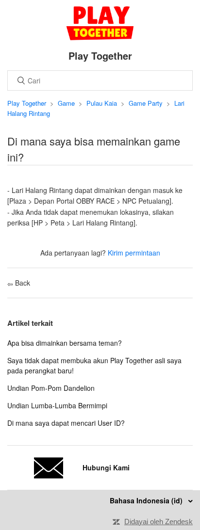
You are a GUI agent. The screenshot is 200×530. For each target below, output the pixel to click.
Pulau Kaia (101, 103)
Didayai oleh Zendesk (158, 521)
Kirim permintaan (134, 252)
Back (21, 283)
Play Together (26, 103)
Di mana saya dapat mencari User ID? (66, 423)
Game (66, 103)
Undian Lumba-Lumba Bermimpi (57, 405)
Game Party (146, 103)
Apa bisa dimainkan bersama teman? (64, 343)
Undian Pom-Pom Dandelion (51, 388)
